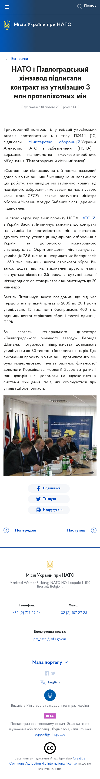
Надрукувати (53, 510)
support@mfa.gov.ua (50, 734)
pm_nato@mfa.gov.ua (50, 639)
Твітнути (49, 499)
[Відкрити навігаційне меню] (7, 7)
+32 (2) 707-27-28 (73, 613)
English (54, 682)
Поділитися (51, 488)
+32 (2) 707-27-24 (27, 613)
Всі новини (19, 59)
